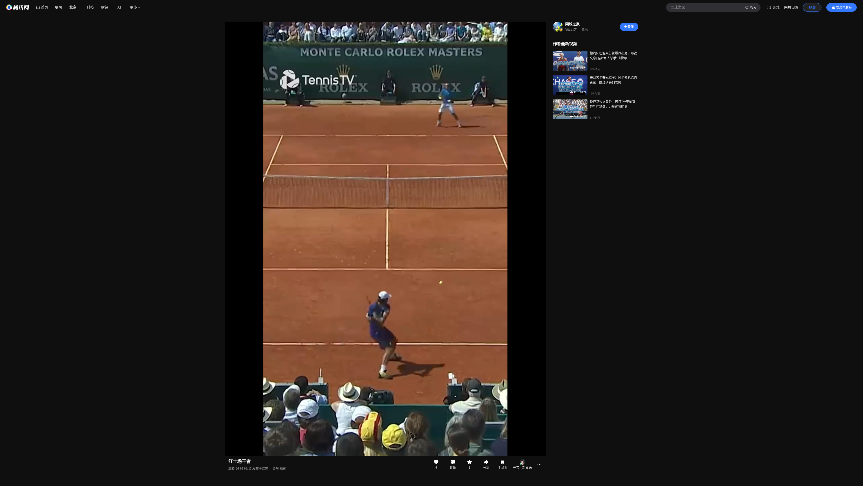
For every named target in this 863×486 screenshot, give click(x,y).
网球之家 (572, 24)
